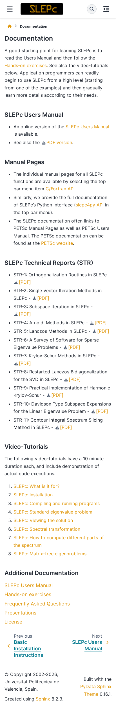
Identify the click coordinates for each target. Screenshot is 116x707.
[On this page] (106, 9)
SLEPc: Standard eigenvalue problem (53, 512)
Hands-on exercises (28, 594)
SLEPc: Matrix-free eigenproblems (50, 553)
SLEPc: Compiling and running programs (57, 503)
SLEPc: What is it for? (36, 486)
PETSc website (57, 243)
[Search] (92, 9)
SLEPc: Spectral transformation (47, 529)
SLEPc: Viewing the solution (43, 520)
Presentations (20, 613)
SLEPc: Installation (33, 494)
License (13, 622)
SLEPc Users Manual (29, 585)
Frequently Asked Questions (37, 604)
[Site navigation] (10, 9)
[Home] (10, 26)
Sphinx (43, 699)
